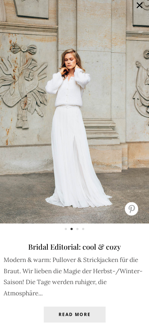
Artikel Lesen (74, 320)
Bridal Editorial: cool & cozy (74, 246)
